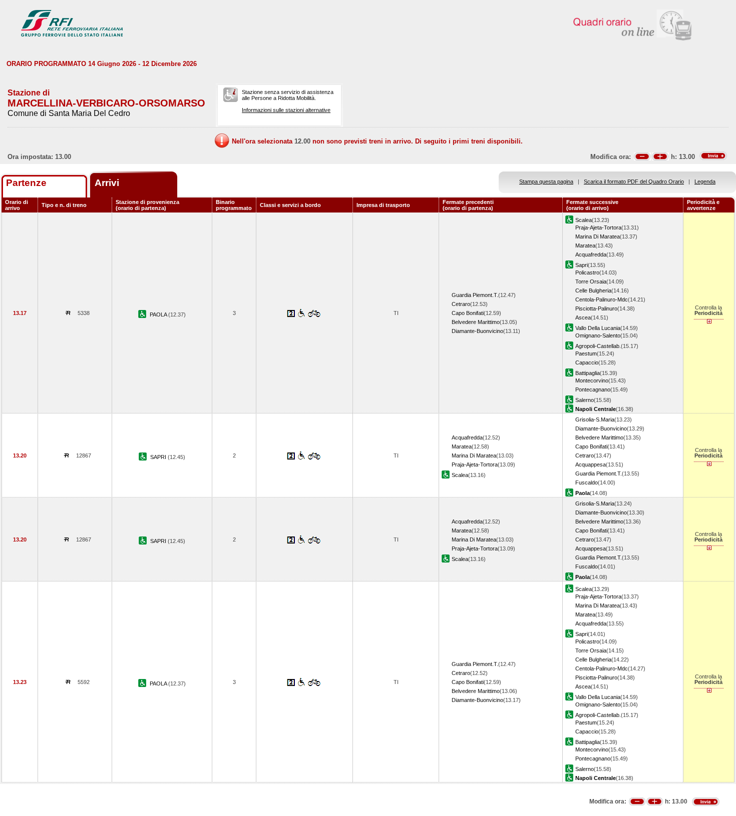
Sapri (581, 265)
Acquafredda (590, 255)
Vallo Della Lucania (597, 328)
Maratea (585, 245)
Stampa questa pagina (546, 181)
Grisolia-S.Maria (594, 419)
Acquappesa (590, 465)
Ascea (583, 317)
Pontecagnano (592, 389)
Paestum (586, 353)
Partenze (26, 183)
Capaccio (586, 363)
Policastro (587, 273)
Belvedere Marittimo (476, 322)
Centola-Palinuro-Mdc (601, 299)
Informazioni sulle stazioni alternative (286, 110)
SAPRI (159, 457)
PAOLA (159, 315)
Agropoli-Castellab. (598, 346)
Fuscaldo (586, 483)
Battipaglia (587, 373)
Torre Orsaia (590, 281)
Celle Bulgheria (593, 291)
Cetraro (461, 304)
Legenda (704, 181)
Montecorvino (591, 381)
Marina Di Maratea (597, 237)
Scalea (583, 220)
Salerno (584, 400)
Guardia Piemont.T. (475, 295)
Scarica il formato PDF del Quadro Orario (634, 181)
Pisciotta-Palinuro (596, 309)
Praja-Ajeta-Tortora (598, 227)
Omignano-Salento (597, 335)
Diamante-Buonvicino (477, 331)
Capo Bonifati (468, 313)
